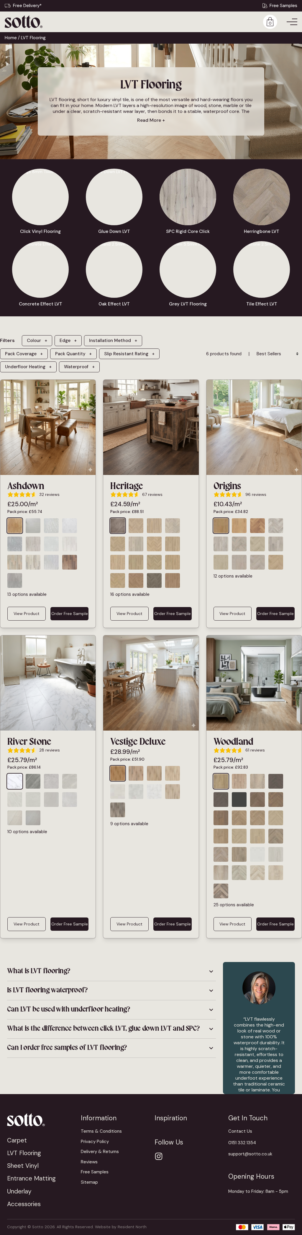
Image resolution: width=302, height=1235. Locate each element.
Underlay (19, 1191)
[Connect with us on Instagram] (159, 1156)
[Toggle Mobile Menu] (292, 21)
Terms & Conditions (101, 1131)
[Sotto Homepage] (23, 21)
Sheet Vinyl (23, 1166)
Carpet (17, 1140)
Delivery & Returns (100, 1152)
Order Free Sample (69, 613)
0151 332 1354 (242, 1143)
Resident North (132, 1226)
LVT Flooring (24, 1153)
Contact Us (240, 1131)
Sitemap (89, 1182)
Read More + (151, 120)
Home (11, 38)
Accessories (24, 1204)
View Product (27, 613)
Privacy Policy (95, 1141)
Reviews (89, 1162)
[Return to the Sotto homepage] (40, 1119)
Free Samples (283, 6)
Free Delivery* (27, 6)
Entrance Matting (31, 1178)
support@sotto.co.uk (250, 1154)
